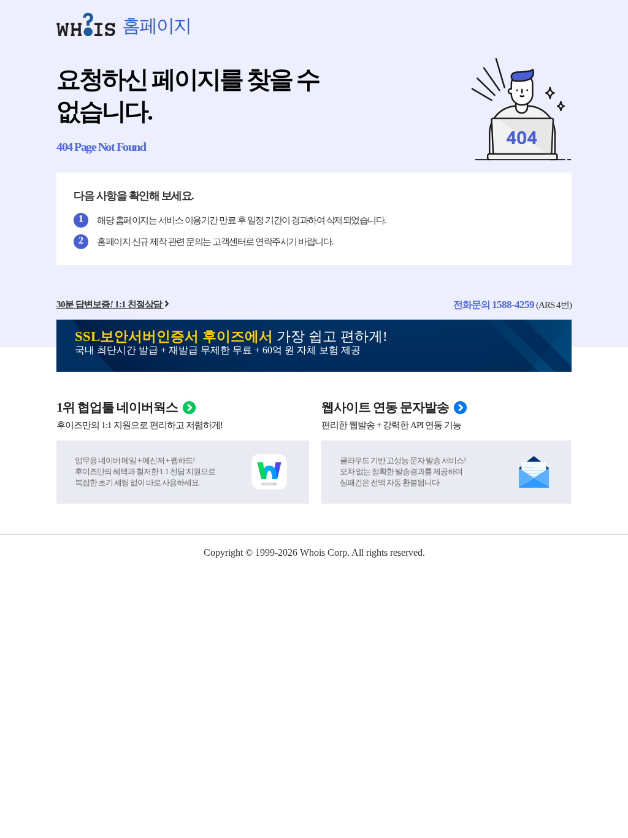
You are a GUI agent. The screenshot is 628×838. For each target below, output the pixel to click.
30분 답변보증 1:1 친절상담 (109, 304)
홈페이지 (156, 25)
